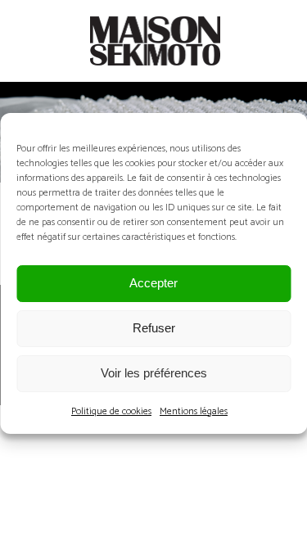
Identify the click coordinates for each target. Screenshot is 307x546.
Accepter (153, 283)
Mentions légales (194, 411)
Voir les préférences (154, 373)
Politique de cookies (111, 411)
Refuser (154, 328)
